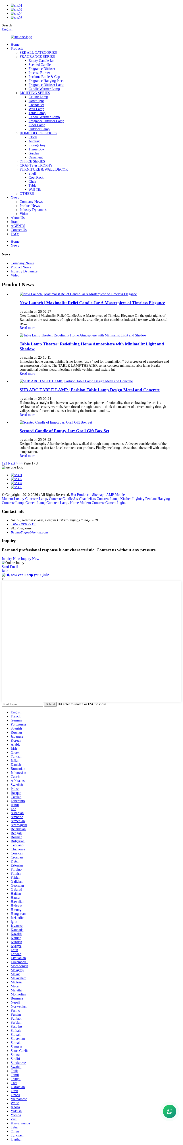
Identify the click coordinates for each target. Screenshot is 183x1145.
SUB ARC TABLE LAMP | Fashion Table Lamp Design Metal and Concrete (90, 389)
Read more (27, 328)
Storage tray (37, 145)
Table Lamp (37, 113)
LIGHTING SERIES (35, 93)
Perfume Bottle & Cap (44, 77)
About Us (18, 218)
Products (17, 48)
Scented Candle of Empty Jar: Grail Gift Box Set (64, 430)
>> (21, 463)
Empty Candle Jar (41, 60)
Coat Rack (36, 177)
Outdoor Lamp (39, 129)
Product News (30, 206)
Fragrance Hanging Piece (46, 81)
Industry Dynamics (33, 210)
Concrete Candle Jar (63, 499)
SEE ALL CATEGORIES (38, 52)
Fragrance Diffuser (42, 69)
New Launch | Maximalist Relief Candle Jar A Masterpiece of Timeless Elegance (92, 302)
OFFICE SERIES (32, 161)
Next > (13, 463)
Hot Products (80, 495)
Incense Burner (39, 73)
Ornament (36, 157)
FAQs (15, 234)
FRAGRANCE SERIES (37, 56)
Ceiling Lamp (38, 97)
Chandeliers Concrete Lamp (99, 499)
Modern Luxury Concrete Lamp (24, 499)
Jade (5, 571)
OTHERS (27, 193)
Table (32, 185)
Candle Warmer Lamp (44, 89)
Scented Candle (40, 64)
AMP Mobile (115, 495)
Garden (34, 153)
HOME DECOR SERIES (38, 133)
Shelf (32, 173)
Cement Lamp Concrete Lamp (46, 503)
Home (15, 44)
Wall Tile (35, 189)
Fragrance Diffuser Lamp (46, 85)
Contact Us (19, 230)
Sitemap (98, 495)
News (15, 197)
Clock (33, 137)
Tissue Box (36, 149)
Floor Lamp (37, 125)
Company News (31, 201)
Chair (32, 181)
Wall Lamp (36, 109)
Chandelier (36, 105)
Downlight (36, 101)
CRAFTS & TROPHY (36, 165)
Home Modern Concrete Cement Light (97, 503)
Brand (15, 222)
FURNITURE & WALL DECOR (44, 169)
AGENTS (18, 226)
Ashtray (34, 141)
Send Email (10, 567)
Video (24, 214)
